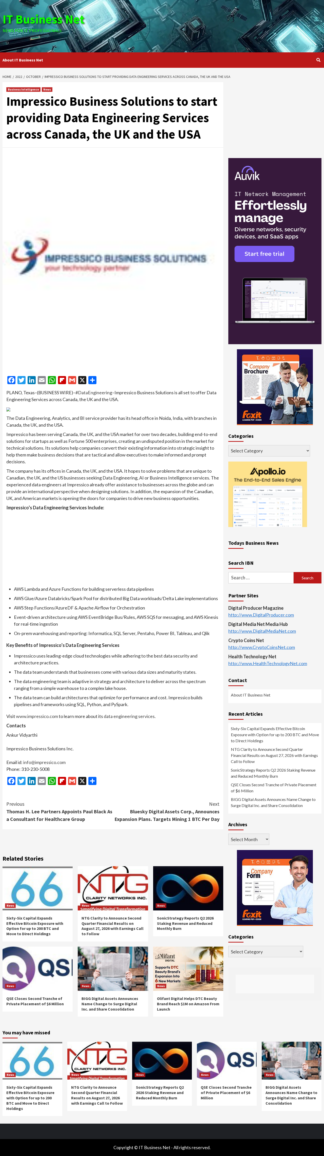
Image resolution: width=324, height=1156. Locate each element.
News (47, 89)
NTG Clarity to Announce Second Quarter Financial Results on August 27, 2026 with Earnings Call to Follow (113, 925)
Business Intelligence (23, 89)
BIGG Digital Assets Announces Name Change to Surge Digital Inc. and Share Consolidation (110, 1004)
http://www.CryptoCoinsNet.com (261, 647)
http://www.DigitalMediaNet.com (262, 631)
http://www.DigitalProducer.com (261, 615)
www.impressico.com (37, 716)
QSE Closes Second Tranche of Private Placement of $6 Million (35, 1001)
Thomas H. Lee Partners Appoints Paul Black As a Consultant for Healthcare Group (59, 811)
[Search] (318, 60)
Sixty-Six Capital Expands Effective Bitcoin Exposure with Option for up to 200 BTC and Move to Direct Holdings (34, 925)
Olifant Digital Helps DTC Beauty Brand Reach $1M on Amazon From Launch (188, 1004)
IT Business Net (44, 19)
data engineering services (129, 716)
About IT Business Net (23, 59)
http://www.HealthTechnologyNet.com (267, 663)
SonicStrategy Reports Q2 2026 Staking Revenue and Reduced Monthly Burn (185, 923)
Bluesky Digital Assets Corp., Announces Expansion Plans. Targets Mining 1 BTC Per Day (166, 811)
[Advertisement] (215, 25)
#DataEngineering (93, 392)
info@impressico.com (44, 762)
